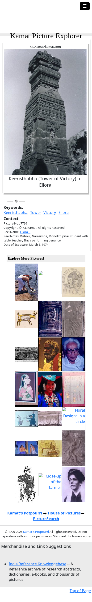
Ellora (64, 212)
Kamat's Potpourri (24, 513)
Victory (49, 212)
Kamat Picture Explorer (46, 36)
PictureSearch (46, 518)
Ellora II (25, 232)
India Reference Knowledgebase (37, 563)
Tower (35, 212)
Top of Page (80, 590)
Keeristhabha (15, 212)
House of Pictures (64, 513)
